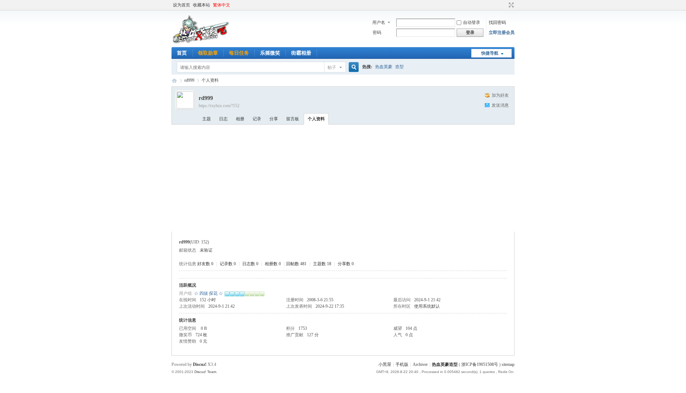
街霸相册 (301, 53)
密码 (377, 32)
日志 (223, 118)
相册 (240, 118)
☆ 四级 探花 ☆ (208, 293)
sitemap (508, 364)
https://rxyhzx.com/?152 (219, 105)
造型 (399, 66)
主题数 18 (322, 263)
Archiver (420, 364)
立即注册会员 (501, 32)
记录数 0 (228, 263)
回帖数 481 (296, 263)
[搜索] (352, 67)
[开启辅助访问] (504, 5)
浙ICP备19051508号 (479, 364)
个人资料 (316, 118)
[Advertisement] (343, 178)
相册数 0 (273, 263)
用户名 (378, 22)
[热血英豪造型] (201, 42)
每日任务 (239, 53)
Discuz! (200, 364)
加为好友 (500, 95)
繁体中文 (221, 4)
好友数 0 (205, 263)
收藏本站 (201, 4)
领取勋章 (208, 53)
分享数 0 (346, 263)
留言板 (292, 118)
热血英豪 (383, 66)
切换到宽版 (510, 5)
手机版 (402, 364)
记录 (257, 118)
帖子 (332, 67)
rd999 (189, 80)
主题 (206, 118)
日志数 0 (250, 263)
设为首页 (181, 4)
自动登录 (471, 22)
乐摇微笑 (270, 53)
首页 (182, 53)
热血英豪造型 (174, 80)
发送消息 (500, 105)
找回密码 (497, 22)
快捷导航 (489, 53)
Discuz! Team (205, 372)
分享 (273, 118)
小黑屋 (384, 364)
